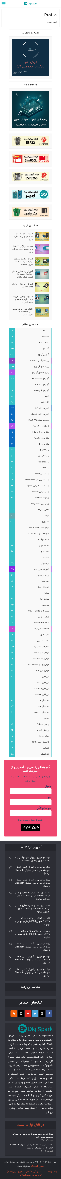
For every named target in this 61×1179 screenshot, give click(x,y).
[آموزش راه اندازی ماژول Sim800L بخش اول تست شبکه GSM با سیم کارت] (41, 274)
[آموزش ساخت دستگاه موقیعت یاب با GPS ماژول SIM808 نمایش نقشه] (41, 261)
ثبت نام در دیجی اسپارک (30, 1175)
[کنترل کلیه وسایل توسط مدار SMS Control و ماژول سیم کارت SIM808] (41, 312)
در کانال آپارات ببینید (30, 1125)
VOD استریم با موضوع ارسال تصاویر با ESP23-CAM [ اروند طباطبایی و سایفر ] (31, 1146)
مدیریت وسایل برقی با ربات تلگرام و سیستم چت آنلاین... (23, 299)
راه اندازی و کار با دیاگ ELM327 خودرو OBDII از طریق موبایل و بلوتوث (32, 896)
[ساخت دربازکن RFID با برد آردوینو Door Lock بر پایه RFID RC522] (41, 249)
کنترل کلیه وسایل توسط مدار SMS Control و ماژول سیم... (22, 311)
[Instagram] (42, 1013)
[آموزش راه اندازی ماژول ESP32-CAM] (41, 287)
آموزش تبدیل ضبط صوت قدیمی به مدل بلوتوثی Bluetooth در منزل (32, 870)
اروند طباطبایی (43, 857)
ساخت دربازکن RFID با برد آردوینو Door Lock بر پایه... (22, 249)
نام (49, 797)
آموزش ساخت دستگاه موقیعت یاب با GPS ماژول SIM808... (23, 261)
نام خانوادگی (43, 808)
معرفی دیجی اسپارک (14, 1171)
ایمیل (48, 786)
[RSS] (13, 1013)
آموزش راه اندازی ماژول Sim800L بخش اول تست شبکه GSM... (22, 274)
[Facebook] (49, 1013)
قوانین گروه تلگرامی (34, 1171)
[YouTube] (28, 1013)
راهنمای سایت (51, 1171)
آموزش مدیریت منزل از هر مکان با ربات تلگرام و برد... (23, 236)
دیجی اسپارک (37, 1166)
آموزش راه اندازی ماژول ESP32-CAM (22, 285)
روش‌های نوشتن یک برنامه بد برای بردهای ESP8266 (32, 859)
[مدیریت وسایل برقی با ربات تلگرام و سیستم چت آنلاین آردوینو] (41, 299)
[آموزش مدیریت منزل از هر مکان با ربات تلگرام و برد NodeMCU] (41, 236)
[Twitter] (35, 1013)
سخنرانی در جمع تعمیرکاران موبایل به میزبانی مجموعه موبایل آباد (32, 1135)
